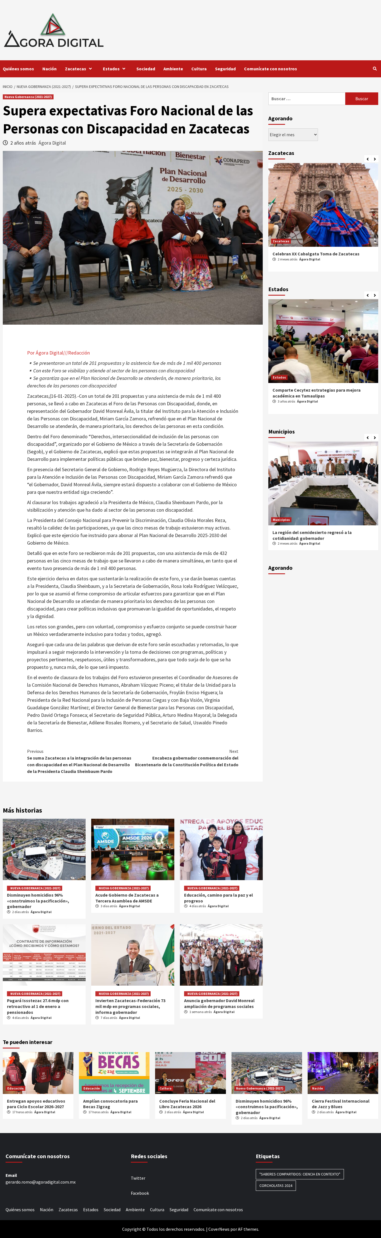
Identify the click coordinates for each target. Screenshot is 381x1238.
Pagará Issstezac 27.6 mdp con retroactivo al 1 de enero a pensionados (38, 1006)
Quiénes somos (18, 68)
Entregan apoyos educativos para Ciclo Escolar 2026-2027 (36, 1104)
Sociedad (145, 68)
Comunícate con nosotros (270, 68)
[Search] (374, 68)
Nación (49, 68)
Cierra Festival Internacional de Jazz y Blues (341, 1104)
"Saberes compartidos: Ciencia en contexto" (299, 1174)
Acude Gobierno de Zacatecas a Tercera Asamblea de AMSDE (127, 898)
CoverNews (219, 1229)
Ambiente (173, 68)
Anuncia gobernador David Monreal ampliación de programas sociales (219, 1003)
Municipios (281, 520)
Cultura (199, 68)
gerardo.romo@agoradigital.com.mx (41, 1182)
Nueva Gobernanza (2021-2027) (28, 97)
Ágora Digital (52, 143)
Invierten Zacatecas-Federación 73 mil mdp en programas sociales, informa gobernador (130, 1006)
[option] (323, 220)
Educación (15, 1088)
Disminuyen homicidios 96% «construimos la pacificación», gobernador (38, 900)
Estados (111, 68)
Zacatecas (75, 68)
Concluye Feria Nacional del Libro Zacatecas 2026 (187, 1104)
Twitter (138, 1178)
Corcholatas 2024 (275, 1185)
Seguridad (225, 68)
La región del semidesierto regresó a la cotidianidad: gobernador (312, 535)
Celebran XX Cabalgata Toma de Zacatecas (316, 254)
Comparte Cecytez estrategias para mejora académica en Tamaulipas (317, 393)
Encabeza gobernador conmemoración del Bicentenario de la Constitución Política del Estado (186, 757)
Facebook (140, 1193)
